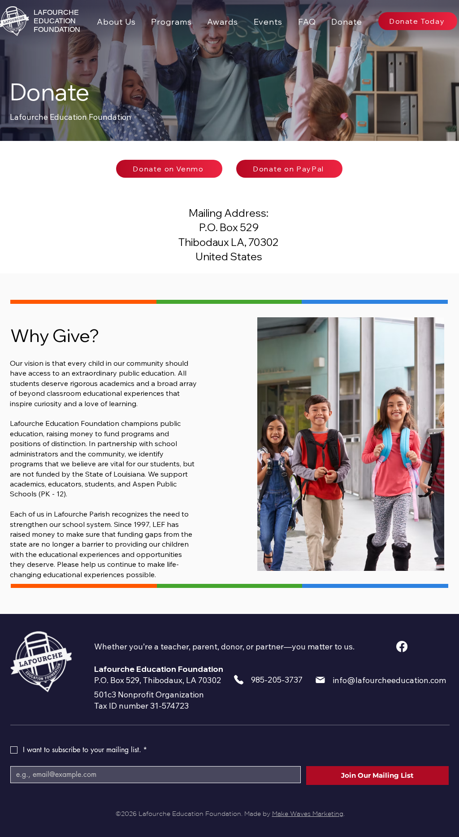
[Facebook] (401, 646)
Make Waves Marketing (307, 813)
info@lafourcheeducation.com (389, 680)
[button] (171, 21)
